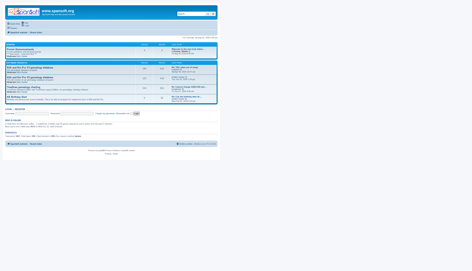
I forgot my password (105, 113)
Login (8, 109)
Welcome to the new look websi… (188, 49)
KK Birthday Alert (17, 97)
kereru (78, 136)
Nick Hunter (22, 56)
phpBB (102, 150)
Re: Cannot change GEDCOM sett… (189, 87)
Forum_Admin (181, 51)
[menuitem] (24, 22)
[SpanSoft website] (24, 11)
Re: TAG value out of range (185, 67)
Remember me (123, 113)
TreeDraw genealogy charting (23, 87)
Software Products (16, 63)
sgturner (177, 89)
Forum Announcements (20, 49)
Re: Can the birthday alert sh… (187, 97)
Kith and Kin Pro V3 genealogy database (30, 67)
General (10, 45)
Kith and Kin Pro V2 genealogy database (30, 77)
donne (176, 69)
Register (20, 109)
